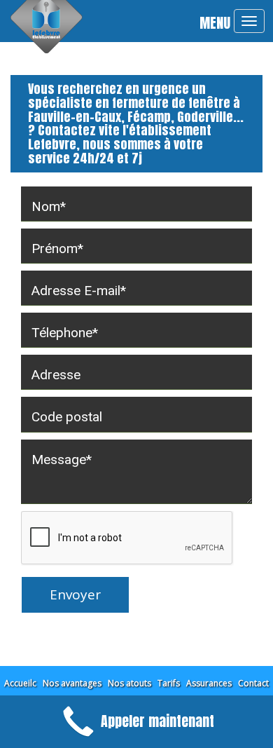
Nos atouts (129, 683)
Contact (253, 683)
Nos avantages (72, 683)
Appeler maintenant (155, 721)
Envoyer (75, 594)
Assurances (209, 683)
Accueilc (20, 683)
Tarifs (169, 683)
